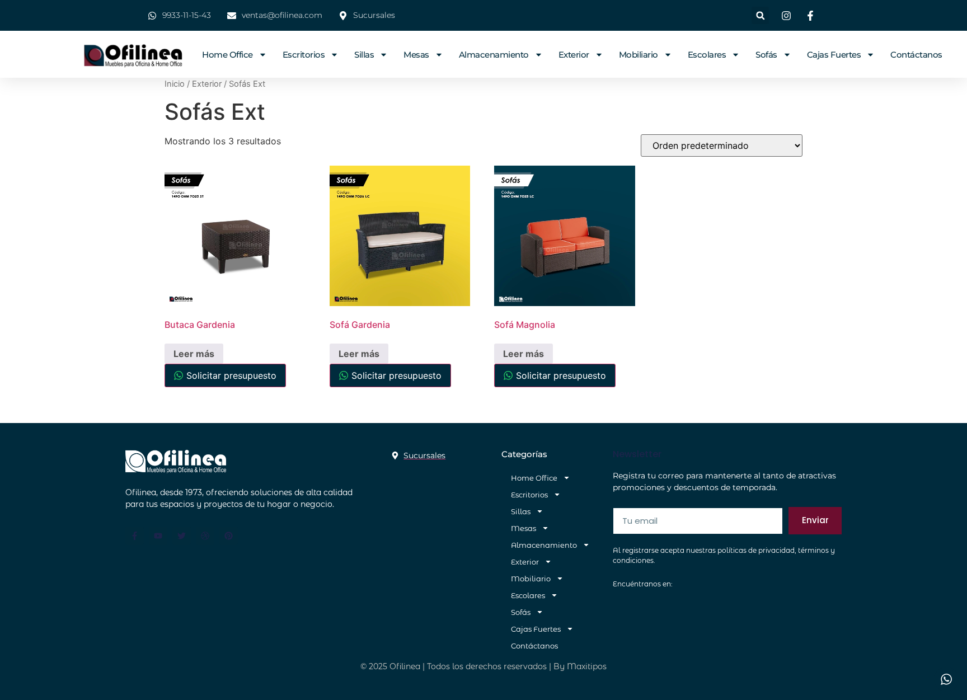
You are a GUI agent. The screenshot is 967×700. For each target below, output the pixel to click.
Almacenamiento (494, 54)
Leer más (193, 353)
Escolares (707, 54)
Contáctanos (916, 54)
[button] (760, 15)
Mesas (416, 54)
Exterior (573, 54)
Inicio (175, 84)
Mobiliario (638, 54)
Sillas (364, 54)
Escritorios (304, 54)
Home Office (227, 54)
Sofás (766, 54)
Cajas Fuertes (834, 54)
